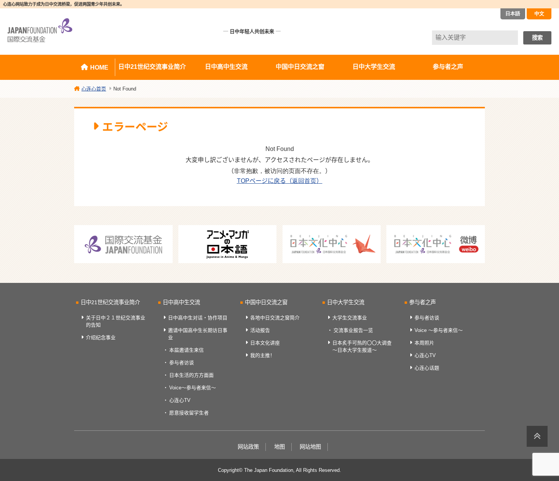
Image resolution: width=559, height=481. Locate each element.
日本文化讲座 (265, 343)
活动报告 (260, 330)
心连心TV (180, 400)
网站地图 (310, 447)
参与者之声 (448, 66)
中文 (539, 13)
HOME (99, 67)
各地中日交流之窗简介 (275, 318)
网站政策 (248, 447)
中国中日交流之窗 (300, 66)
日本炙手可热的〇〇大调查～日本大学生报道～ (362, 346)
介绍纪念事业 (101, 337)
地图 (279, 447)
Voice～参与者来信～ (192, 388)
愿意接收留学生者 (189, 413)
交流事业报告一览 (353, 330)
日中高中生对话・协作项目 (197, 318)
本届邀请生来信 (186, 350)
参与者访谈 (181, 362)
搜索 (537, 38)
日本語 (512, 13)
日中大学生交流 (374, 66)
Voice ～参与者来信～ (438, 330)
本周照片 (424, 343)
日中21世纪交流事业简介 (152, 66)
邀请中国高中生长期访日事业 (197, 333)
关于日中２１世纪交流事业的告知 (115, 321)
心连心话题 (426, 368)
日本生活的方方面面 (191, 375)
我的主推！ (262, 355)
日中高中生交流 (226, 66)
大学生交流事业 (349, 318)
